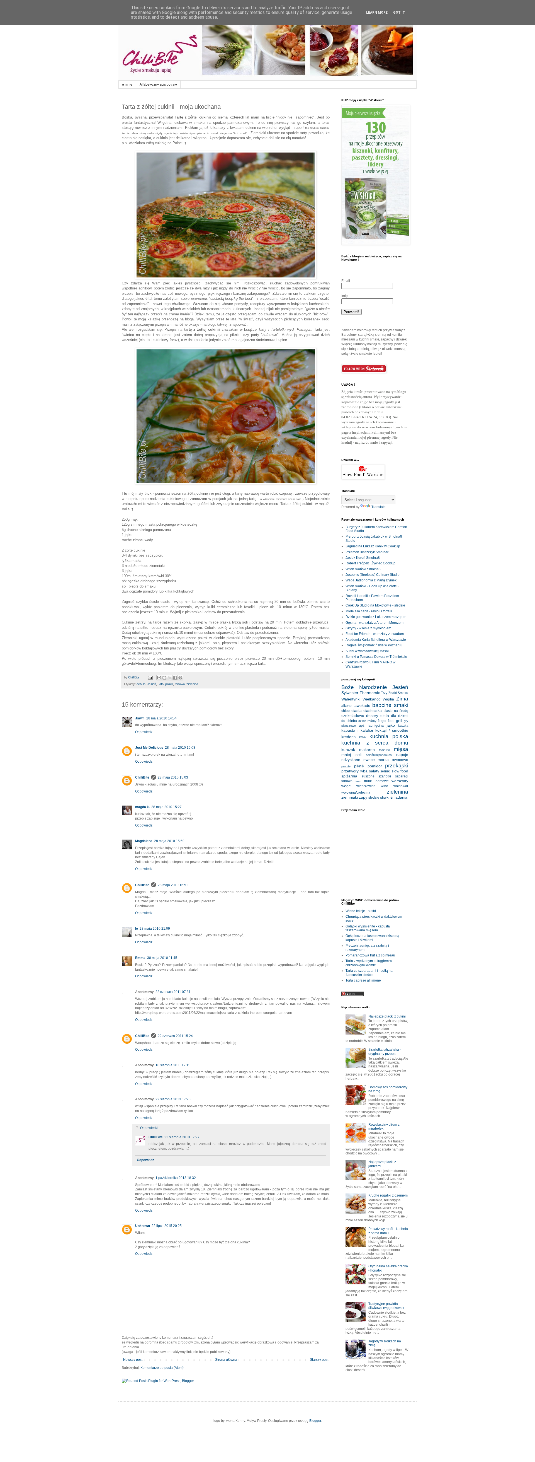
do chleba (349, 721)
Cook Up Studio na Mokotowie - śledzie (375, 605)
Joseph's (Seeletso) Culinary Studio (373, 575)
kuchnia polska (388, 736)
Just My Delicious (149, 748)
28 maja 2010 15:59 (169, 841)
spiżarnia (349, 776)
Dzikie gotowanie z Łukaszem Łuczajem (376, 617)
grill (399, 720)
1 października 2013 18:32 (175, 1178)
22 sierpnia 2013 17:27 (182, 1137)
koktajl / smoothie (391, 730)
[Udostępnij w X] (169, 677)
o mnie (127, 84)
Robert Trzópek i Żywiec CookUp (370, 563)
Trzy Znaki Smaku (394, 693)
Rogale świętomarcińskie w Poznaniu (374, 645)
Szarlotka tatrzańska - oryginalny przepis (384, 1051)
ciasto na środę (396, 711)
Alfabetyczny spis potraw (158, 84)
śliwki (384, 797)
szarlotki (384, 776)
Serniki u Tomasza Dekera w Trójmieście (376, 657)
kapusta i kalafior (357, 730)
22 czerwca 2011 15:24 (175, 1036)
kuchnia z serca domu (374, 743)
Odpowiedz (143, 732)
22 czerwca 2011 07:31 (173, 992)
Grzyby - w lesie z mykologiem (368, 628)
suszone (368, 776)
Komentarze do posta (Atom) (162, 1368)
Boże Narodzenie (364, 687)
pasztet (346, 766)
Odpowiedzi (149, 1128)
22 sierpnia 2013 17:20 (173, 1099)
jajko (391, 725)
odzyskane (350, 759)
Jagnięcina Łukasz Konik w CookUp (373, 546)
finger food (386, 721)
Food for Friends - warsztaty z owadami (375, 634)
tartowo (180, 684)
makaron (367, 749)
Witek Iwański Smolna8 (363, 569)
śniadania (398, 797)
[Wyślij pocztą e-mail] (159, 677)
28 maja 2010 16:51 (173, 885)
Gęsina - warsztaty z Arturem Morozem (374, 623)
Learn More (377, 13)
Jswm (140, 718)
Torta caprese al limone (363, 980)
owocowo (400, 759)
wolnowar (400, 786)
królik (362, 737)
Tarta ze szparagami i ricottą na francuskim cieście (369, 973)
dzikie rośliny (367, 720)
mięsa (401, 749)
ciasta (356, 710)
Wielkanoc (372, 699)
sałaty (374, 771)
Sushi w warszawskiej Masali (368, 651)
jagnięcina (376, 726)
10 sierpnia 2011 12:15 (172, 1065)
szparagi (401, 776)
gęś (361, 726)
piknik (169, 684)
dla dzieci (399, 715)
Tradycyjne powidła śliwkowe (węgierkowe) (386, 1306)
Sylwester (349, 692)
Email (345, 281)
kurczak (348, 749)
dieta (384, 715)
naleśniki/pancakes (379, 755)
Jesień (151, 684)
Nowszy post (132, 1360)
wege (346, 786)
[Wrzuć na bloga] (164, 677)
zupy (363, 797)
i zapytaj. (386, 442)
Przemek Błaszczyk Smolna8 (367, 552)
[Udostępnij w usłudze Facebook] (175, 677)
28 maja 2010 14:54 (161, 718)
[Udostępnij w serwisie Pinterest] (180, 677)
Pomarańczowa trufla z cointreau (370, 955)
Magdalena (143, 841)
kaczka (403, 725)
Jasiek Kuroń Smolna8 (363, 558)
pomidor (375, 766)
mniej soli (351, 754)
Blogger (315, 1421)
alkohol (346, 706)
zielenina (192, 684)
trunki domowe (376, 781)
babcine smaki (390, 705)
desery (372, 715)
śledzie (373, 797)
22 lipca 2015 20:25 (167, 1226)
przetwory (350, 771)
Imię (344, 296)
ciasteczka (372, 710)
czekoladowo (352, 715)
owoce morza (376, 759)
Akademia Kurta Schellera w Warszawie (376, 640)
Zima (402, 699)
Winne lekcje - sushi (361, 911)
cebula (141, 684)
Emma (140, 958)
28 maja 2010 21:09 (155, 929)
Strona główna (226, 1360)
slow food (399, 771)
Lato (161, 684)
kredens (348, 736)
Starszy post (319, 1360)
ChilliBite (142, 777)
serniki (385, 771)
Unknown (142, 1226)
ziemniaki (349, 797)
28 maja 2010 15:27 (166, 807)
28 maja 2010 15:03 (180, 748)
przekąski (396, 766)
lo (136, 929)
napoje (402, 754)
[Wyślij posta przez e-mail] (150, 677)
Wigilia (388, 699)
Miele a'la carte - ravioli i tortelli (369, 611)
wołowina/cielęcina (355, 792)
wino (384, 786)
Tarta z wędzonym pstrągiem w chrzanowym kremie (369, 963)
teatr (358, 781)
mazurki (384, 749)
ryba (364, 771)
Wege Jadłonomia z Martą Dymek (371, 580)
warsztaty (399, 781)
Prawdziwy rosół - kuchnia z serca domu (388, 1231)
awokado (362, 705)
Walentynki (350, 699)
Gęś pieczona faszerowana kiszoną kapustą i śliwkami (372, 938)
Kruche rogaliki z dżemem (388, 1195)
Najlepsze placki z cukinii (387, 1016)
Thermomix (370, 692)
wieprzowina (366, 786)
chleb (345, 711)
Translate (378, 507)
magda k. (142, 807)
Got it (399, 13)
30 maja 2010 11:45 (162, 958)
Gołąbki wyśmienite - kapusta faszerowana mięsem (368, 928)
